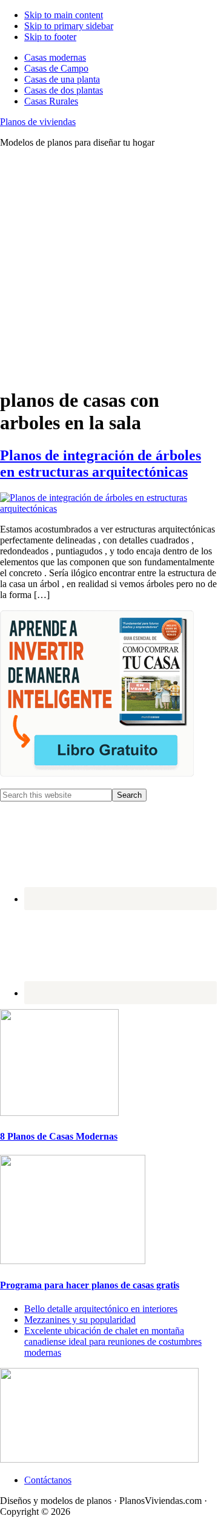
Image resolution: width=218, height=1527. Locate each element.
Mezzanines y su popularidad (80, 1319)
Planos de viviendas (38, 122)
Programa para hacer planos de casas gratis (89, 1285)
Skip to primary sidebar (68, 26)
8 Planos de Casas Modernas (58, 1136)
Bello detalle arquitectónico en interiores (100, 1309)
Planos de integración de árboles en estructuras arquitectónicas (100, 463)
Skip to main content (63, 15)
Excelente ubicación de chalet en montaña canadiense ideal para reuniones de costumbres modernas (113, 1341)
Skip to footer (50, 37)
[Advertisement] (109, 267)
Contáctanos (47, 1480)
